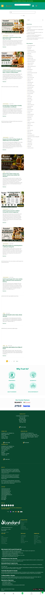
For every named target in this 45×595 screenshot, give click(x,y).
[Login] (13, 593)
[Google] (2, 505)
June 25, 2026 (11, 137)
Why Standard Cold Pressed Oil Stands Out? (11, 549)
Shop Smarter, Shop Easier (7, 580)
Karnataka (12, 564)
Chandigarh (20, 567)
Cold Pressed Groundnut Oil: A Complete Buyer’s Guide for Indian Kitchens (12, 71)
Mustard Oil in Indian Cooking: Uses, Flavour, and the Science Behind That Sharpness (11, 175)
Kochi (34, 567)
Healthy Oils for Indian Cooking (7, 69)
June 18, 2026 (11, 243)
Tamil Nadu (8, 564)
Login (13, 593)
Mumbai (6, 567)
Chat (22, 594)
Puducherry (36, 567)
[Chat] (22, 593)
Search (29, 4)
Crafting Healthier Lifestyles (8, 575)
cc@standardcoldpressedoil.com (6, 527)
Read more (4, 46)
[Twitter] (11, 505)
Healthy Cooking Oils (5, 137)
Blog (23, 15)
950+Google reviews (11, 555)
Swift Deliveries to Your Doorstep (9, 558)
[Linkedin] (13, 505)
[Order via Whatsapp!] (42, 592)
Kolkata (10, 567)
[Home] (4, 593)
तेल (6, 345)
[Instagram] (8, 505)
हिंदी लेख (4, 313)
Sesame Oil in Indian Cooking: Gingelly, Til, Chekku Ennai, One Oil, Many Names (12, 139)
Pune (8, 567)
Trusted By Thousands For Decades (9, 570)
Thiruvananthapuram (25, 567)
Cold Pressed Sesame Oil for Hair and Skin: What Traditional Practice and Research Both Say (12, 280)
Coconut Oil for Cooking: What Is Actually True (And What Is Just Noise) (12, 106)
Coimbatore (40, 567)
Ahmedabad (14, 567)
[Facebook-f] (6, 505)
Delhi (3, 567)
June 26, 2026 (14, 69)
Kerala (15, 564)
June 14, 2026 (8, 313)
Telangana (24, 564)
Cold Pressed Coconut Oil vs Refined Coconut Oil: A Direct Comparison (11, 211)
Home (21, 15)
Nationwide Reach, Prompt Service (9, 563)
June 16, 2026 (11, 277)
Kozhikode (30, 567)
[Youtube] (4, 505)
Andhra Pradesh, (19, 564)
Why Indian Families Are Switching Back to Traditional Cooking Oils (12, 246)
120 (14, 361)
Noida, (17, 567)
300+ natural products (9, 556)
